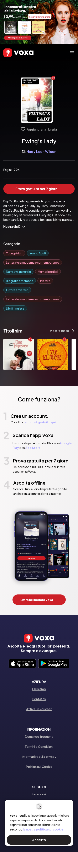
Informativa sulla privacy (39, 756)
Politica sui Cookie (39, 766)
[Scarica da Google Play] (54, 664)
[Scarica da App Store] (22, 664)
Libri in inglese (15, 308)
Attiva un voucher (39, 709)
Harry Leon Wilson (41, 151)
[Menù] (72, 52)
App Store (32, 447)
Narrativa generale (18, 271)
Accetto (39, 840)
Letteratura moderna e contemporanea (32, 262)
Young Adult (14, 253)
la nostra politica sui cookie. (43, 829)
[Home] (12, 53)
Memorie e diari (48, 271)
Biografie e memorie (19, 281)
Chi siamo (39, 689)
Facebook (38, 794)
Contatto (39, 699)
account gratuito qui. (41, 422)
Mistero (45, 281)
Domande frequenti (39, 736)
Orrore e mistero (17, 290)
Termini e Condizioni (39, 746)
